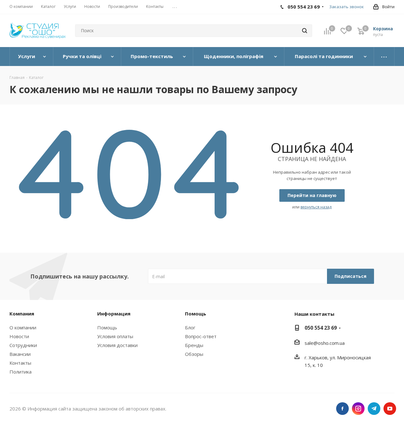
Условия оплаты (115, 336)
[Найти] (304, 30)
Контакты (20, 363)
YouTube (389, 408)
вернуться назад (315, 207)
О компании (22, 327)
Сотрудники (23, 345)
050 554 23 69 (321, 327)
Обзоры (194, 354)
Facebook (342, 408)
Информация (113, 313)
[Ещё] (384, 56)
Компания (21, 313)
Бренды (194, 345)
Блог (190, 327)
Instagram (358, 408)
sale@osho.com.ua (325, 343)
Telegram (374, 408)
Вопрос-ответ (201, 336)
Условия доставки (117, 345)
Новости (19, 336)
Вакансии (20, 354)
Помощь (107, 327)
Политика (20, 371)
